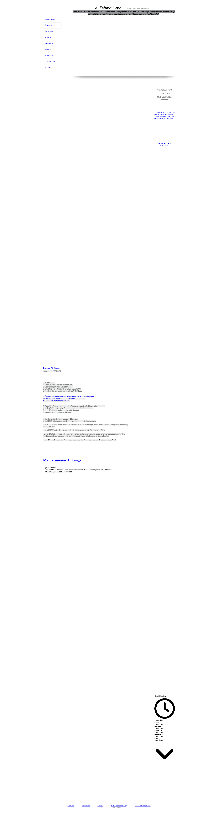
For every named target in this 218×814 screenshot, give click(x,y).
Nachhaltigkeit (50, 61)
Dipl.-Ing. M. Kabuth (51, 368)
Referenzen (49, 43)
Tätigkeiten (49, 31)
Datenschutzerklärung (119, 806)
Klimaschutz (49, 55)
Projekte (48, 37)
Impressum (49, 67)
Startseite (71, 806)
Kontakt (48, 49)
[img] (52, 8)
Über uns (48, 25)
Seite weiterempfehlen (143, 806)
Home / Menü (50, 19)
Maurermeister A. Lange (62, 460)
